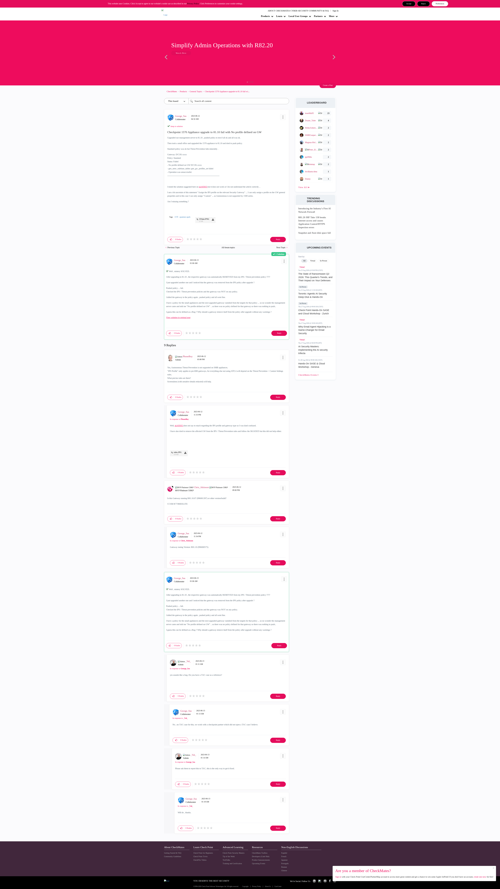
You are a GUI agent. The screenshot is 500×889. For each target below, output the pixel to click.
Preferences (440, 4)
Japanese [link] (284, 860)
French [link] (283, 856)
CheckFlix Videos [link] (199, 860)
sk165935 (203, 187)
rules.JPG (178, 452)
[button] (408, 3)
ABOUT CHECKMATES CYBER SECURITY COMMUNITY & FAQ (298, 11)
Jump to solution (176, 126)
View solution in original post (178, 317)
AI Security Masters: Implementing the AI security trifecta (313, 349)
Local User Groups (298, 16)
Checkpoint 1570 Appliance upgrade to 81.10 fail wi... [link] (227, 91)
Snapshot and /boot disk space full (314, 233)
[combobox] (238, 101)
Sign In (336, 11)
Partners (318, 16)
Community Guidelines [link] (172, 856)
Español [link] (284, 853)
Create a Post (328, 85)
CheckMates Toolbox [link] (259, 853)
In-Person (303, 287)
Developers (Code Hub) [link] (260, 856)
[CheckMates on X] (318, 881)
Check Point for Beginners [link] (203, 853)
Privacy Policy (193, 3)
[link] (313, 881)
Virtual (302, 267)
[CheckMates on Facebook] (329, 881)
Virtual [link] (312, 261)
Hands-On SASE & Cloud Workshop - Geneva (311, 365)
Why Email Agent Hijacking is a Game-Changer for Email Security (314, 330)
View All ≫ (304, 187)
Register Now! (182, 61)
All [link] (304, 261)
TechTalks (226, 860)
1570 (176, 217)
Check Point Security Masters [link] (233, 853)
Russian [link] (284, 867)
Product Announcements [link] (261, 860)
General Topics (196, 91)
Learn (279, 16)
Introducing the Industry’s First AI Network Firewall (314, 210)
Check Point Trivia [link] (200, 856)
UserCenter (278, 886)
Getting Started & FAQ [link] (172, 853)
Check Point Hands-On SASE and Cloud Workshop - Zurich (313, 312)
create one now (480, 877)
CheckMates (172, 91)
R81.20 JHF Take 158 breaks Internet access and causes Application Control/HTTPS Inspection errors (312, 222)
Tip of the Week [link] (229, 856)
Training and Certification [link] (232, 864)
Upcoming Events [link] (258, 864)
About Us (268, 886)
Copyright (245, 886)
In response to (179, 419)
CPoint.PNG (204, 219)
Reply (278, 239)
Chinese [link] (284, 871)
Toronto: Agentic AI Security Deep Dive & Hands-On (312, 295)
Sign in (338, 877)
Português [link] (285, 864)
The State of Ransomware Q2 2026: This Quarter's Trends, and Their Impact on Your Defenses (315, 277)
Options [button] (286, 91)
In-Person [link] (323, 261)
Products (265, 16)
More (331, 16)
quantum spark (185, 217)
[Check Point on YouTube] (324, 881)
